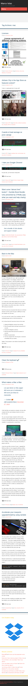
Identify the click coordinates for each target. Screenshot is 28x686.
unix (5, 246)
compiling (13, 153)
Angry (7, 180)
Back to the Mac (8, 254)
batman (24, 122)
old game (6, 124)
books (7, 244)
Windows (3, 72)
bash (13, 244)
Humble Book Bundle (18, 244)
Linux (24, 244)
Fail (18, 350)
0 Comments (8, 72)
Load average (20, 153)
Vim (6, 246)
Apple (7, 122)
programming (8, 607)
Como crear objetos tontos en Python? (10, 663)
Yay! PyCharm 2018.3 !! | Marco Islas (9, 667)
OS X (22, 607)
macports (18, 607)
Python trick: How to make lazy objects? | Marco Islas (13, 658)
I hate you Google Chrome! (12, 163)
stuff (9, 180)
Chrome (15, 180)
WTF (9, 122)
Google (18, 180)
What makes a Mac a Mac (12, 382)
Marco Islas (6, 3)
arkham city (20, 122)
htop (16, 153)
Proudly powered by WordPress (6, 682)
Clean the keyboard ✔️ (10, 360)
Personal (7, 350)
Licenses (5, 33)
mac (2, 124)
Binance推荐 (4, 654)
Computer (15, 350)
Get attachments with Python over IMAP (15, 672)
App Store (16, 122)
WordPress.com (3, 683)
